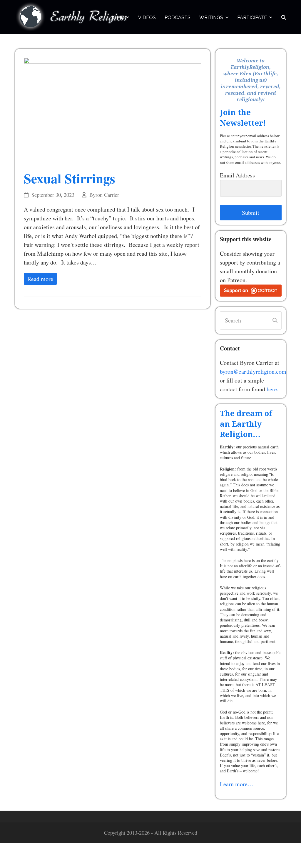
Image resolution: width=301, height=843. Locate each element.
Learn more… (236, 784)
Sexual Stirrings (69, 178)
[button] (283, 17)
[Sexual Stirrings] (112, 110)
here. (272, 389)
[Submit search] (274, 320)
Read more (40, 279)
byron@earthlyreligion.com (253, 371)
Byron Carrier (104, 194)
